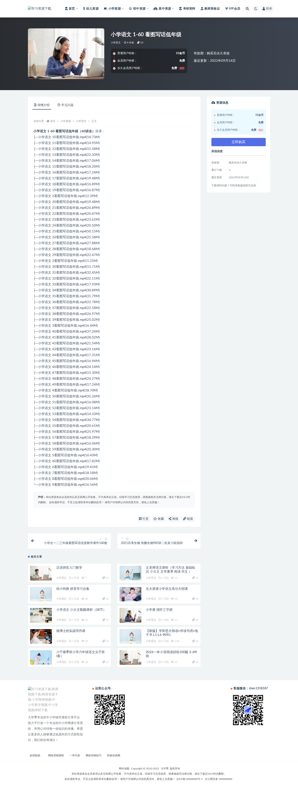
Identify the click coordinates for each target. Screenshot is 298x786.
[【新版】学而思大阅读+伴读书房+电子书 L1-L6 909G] (130, 636)
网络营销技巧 (93, 755)
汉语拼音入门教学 (69, 567)
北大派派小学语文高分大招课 (167, 588)
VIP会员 (234, 8)
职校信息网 (113, 755)
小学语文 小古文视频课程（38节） (81, 609)
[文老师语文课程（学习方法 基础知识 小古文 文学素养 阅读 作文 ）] (130, 573)
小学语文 (116, 42)
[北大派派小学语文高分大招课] (130, 594)
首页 (52, 121)
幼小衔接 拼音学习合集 (72, 588)
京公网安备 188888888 (218, 779)
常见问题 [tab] (67, 105)
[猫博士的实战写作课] (41, 636)
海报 (174, 518)
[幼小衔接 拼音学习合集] (41, 594)
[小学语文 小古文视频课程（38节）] (41, 615)
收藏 (160, 518)
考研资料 (189, 8)
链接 (189, 518)
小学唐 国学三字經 (159, 609)
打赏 (145, 518)
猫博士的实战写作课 (70, 631)
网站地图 (124, 768)
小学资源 (65, 121)
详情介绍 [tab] (43, 105)
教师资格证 (212, 8)
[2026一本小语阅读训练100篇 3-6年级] (130, 657)
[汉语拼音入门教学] (41, 573)
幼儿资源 (92, 8)
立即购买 (238, 142)
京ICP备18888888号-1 (189, 779)
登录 (269, 8)
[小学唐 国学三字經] (130, 615)
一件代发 (75, 755)
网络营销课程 (56, 755)
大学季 (165, 768)
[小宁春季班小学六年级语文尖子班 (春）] (41, 657)
